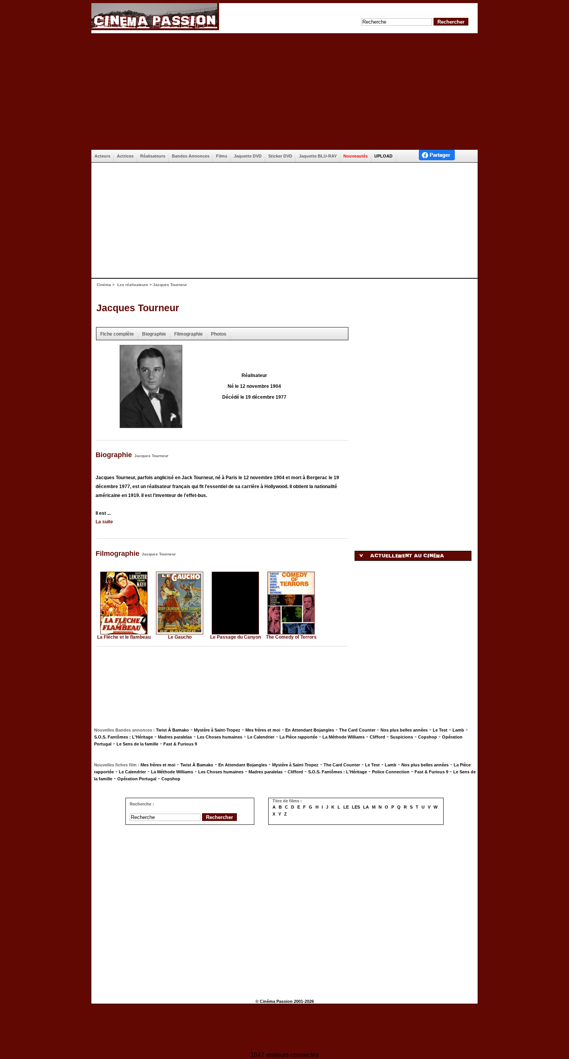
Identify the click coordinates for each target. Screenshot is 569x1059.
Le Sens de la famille (137, 744)
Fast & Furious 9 (180, 744)
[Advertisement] (284, 92)
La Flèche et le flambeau (124, 637)
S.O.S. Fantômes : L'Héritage (123, 737)
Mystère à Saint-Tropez (217, 730)
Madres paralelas (175, 737)
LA (366, 807)
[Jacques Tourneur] (151, 425)
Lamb (458, 730)
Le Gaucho (180, 637)
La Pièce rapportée (298, 737)
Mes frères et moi (262, 730)
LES (356, 807)
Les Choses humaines (219, 737)
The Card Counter (357, 730)
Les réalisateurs (132, 285)
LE (346, 807)
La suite (104, 521)
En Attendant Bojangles (309, 730)
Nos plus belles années (404, 730)
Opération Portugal (136, 778)
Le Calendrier (260, 737)
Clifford (377, 737)
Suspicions (401, 737)
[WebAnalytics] (284, 1028)
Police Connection (391, 771)
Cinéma (104, 285)
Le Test (440, 730)
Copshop (427, 737)
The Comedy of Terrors (291, 637)
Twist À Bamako (172, 730)
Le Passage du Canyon (235, 637)
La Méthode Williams (343, 737)
